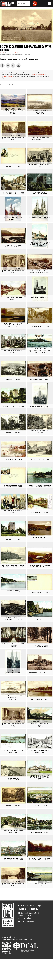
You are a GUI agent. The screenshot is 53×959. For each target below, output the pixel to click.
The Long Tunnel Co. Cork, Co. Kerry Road (13, 618)
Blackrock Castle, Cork (39, 672)
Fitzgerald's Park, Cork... (40, 379)
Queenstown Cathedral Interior (13, 645)
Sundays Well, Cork (40, 512)
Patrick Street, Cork (40, 326)
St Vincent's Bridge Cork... (13, 298)
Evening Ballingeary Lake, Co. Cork (13, 325)
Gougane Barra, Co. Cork (40, 538)
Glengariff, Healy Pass (40, 566)
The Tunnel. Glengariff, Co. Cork (13, 831)
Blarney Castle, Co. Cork (13, 406)
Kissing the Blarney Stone (13, 351)
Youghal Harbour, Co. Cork (40, 884)
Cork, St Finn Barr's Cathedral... (13, 218)
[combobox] (23, 3)
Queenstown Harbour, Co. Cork (13, 751)
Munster (2, 53)
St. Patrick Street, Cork (13, 193)
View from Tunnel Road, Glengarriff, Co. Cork (40, 138)
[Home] (3, 3)
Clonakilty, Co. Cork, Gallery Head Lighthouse (13, 697)
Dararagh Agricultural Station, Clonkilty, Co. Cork (40, 777)
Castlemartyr (19, 53)
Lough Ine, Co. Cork (13, 246)
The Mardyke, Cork (39, 646)
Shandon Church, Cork (39, 406)
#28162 (40, 619)
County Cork (10, 53)
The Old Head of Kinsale (13, 566)
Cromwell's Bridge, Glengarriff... (40, 432)
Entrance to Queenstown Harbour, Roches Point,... (39, 350)
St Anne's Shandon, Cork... (40, 298)
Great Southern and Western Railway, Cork (40, 272)
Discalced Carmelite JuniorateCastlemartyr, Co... (13, 137)
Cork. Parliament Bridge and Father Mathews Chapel (40, 244)
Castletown (13, 779)
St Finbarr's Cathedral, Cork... (39, 218)
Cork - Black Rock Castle (40, 486)
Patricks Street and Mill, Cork (40, 751)
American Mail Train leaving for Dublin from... (40, 724)
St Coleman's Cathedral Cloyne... (40, 165)
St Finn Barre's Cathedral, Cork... (13, 671)
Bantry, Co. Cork (13, 379)
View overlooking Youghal (40, 112)
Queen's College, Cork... (40, 459)
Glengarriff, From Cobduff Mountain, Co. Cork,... (13, 111)
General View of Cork (13, 859)
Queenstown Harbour (40, 592)
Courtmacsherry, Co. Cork (13, 591)
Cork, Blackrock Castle (13, 459)
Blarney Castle (13, 166)
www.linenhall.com (26, 922)
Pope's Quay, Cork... (39, 699)
